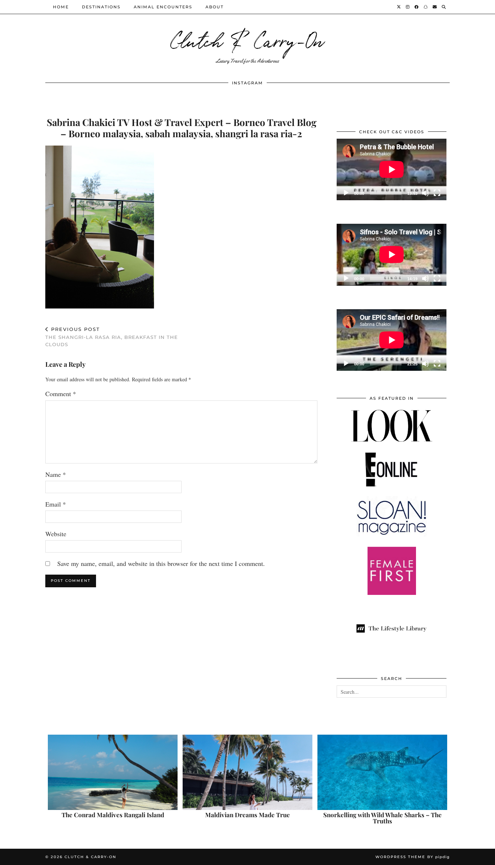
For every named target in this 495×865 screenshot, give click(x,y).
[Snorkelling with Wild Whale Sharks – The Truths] (382, 772)
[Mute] (425, 193)
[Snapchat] (426, 7)
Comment (60, 393)
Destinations (101, 6)
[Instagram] (408, 7)
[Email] (435, 7)
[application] (391, 169)
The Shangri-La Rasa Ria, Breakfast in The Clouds (111, 336)
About (214, 6)
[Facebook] (417, 7)
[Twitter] (399, 7)
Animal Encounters (163, 6)
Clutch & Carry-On (247, 39)
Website (55, 533)
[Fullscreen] (437, 193)
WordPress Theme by (412, 856)
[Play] (346, 193)
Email (55, 504)
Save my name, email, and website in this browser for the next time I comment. (161, 563)
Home (61, 6)
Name (55, 474)
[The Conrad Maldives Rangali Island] (113, 772)
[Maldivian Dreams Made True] (247, 772)
